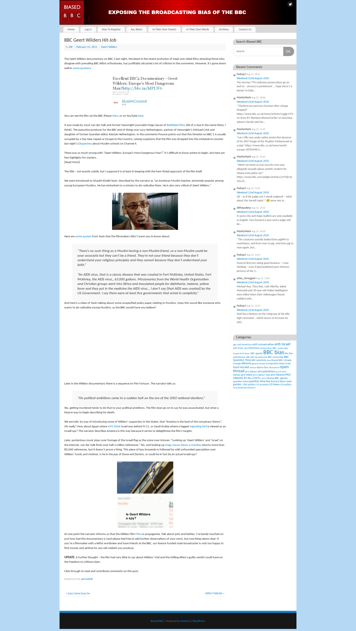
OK (287, 51)
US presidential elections (244, 388)
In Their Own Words (197, 29)
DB (71, 47)
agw (235, 345)
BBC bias (273, 353)
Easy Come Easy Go (78, 593)
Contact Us (245, 29)
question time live (259, 381)
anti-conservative (263, 344)
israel (288, 363)
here (115, 116)
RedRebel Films (176, 125)
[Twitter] (290, 4)
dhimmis (246, 363)
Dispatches (85, 143)
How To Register (111, 29)
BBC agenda (257, 353)
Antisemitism (266, 348)
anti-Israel (282, 344)
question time (240, 381)
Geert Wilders (109, 47)
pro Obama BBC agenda (275, 378)
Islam (282, 363)
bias (269, 360)
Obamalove (274, 368)
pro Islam (246, 374)
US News (274, 384)
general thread (258, 364)
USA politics (249, 384)
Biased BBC (277, 360)
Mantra (184, 621)
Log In (88, 29)
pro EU (279, 372)
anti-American (244, 344)
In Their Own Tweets (164, 29)
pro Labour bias (261, 375)
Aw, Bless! (137, 29)
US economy (262, 384)
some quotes (83, 236)
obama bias (262, 367)
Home (71, 29)
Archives (224, 29)
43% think (114, 426)
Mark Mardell (241, 367)
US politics (286, 384)
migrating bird (198, 426)
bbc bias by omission (256, 357)
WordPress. (198, 621)
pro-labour (251, 371)
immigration (272, 363)
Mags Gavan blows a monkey (183, 445)
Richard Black (278, 381)
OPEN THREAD (214, 593)
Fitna (139, 534)
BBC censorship (275, 357)
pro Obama (278, 374)
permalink (87, 579)
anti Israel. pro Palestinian (246, 348)
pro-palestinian (266, 371)
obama (252, 368)
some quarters (82, 68)
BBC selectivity (259, 360)
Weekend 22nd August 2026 (253, 78)
